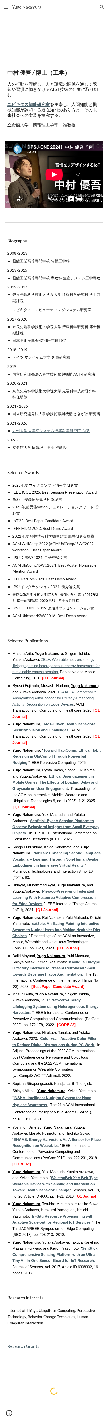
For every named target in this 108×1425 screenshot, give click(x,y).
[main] (54, 97)
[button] (6, 7)
